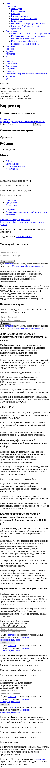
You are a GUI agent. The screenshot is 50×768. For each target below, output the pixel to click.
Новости (10, 49)
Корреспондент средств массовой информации (22, 121)
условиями (40, 759)
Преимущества (18, 11)
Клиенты (15, 13)
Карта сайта (11, 205)
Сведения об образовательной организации (26, 74)
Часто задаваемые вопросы (24, 18)
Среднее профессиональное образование (30, 33)
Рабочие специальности (22, 39)
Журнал (9, 51)
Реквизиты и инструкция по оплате (28, 23)
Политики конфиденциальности (27, 266)
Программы (11, 31)
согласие (9, 264)
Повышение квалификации (24, 41)
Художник (5, 119)
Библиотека (16, 21)
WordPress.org (12, 169)
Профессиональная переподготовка (28, 36)
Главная (9, 3)
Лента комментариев (15, 166)
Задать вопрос (7, 261)
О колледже (11, 6)
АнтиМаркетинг (24, 236)
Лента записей (12, 164)
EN (7, 56)
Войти (9, 161)
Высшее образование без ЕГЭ (25, 44)
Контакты (10, 54)
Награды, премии (19, 16)
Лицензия (10, 46)
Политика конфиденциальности (15, 219)
